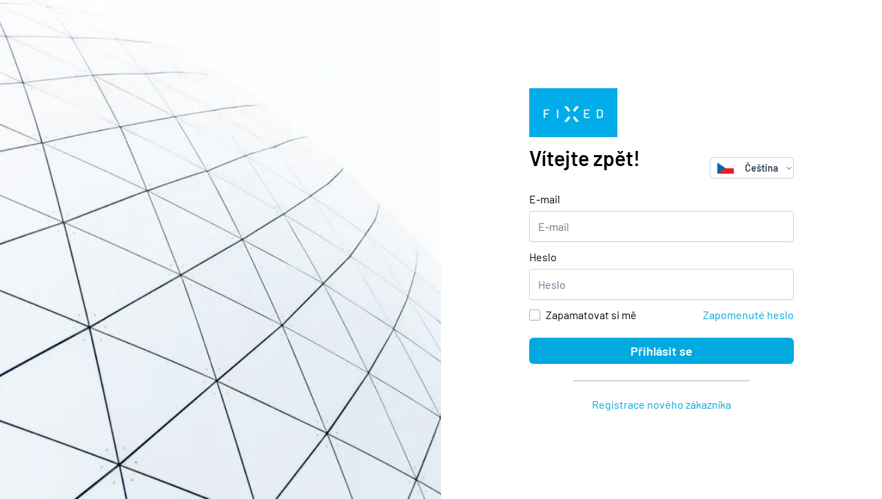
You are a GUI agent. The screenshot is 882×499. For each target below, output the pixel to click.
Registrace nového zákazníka (661, 404)
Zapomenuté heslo (748, 314)
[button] (789, 168)
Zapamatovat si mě (591, 314)
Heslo (543, 256)
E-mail (544, 198)
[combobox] (747, 168)
